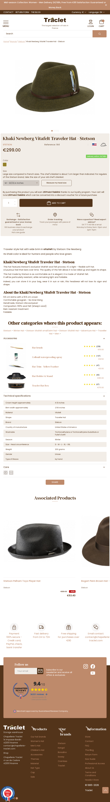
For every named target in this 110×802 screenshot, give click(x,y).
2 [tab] (54, 131)
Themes (35, 759)
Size (5, 171)
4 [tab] (58, 131)
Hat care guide (18, 232)
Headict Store (92, 779)
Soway (61, 756)
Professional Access (95, 763)
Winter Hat (18, 330)
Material (35, 763)
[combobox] (21, 183)
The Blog (36, 12)
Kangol (61, 747)
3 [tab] (56, 131)
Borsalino (62, 752)
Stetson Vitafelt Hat (69, 330)
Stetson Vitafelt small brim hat (41, 330)
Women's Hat (37, 741)
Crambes (62, 761)
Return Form (22, 12)
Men (57, 333)
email (99, 224)
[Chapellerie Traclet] (55, 19)
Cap (33, 772)
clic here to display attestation (82, 711)
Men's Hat (35, 745)
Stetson (7, 144)
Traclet (61, 765)
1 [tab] (52, 131)
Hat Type (35, 767)
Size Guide (90, 759)
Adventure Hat (88, 330)
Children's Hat (37, 750)
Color (5, 160)
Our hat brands (38, 736)
